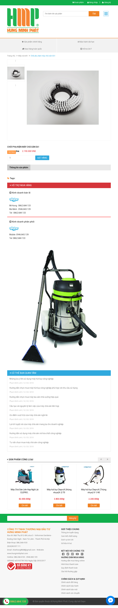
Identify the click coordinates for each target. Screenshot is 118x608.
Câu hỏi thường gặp (69, 571)
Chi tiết (25, 505)
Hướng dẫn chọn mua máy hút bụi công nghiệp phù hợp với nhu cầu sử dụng (43, 388)
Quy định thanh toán (69, 568)
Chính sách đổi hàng (69, 582)
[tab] (32, 166)
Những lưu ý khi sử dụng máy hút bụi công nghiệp (31, 379)
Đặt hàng (42, 158)
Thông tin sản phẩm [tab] (18, 167)
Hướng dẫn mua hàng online (72, 561)
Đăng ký (107, 2)
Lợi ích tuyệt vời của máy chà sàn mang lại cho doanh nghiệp (36, 424)
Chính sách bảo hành (69, 586)
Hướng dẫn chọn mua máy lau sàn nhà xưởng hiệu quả (33, 397)
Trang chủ (11, 56)
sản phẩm (79, 2)
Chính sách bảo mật (69, 589)
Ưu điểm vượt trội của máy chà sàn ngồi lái (28, 415)
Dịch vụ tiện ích (67, 540)
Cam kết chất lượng (69, 536)
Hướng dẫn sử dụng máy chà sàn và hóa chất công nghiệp (35, 433)
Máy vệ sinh (23, 56)
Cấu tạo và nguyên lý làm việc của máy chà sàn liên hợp (34, 406)
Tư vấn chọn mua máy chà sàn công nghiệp (29, 442)
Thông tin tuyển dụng (70, 532)
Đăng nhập (93, 2)
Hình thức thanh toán (69, 564)
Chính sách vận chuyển (70, 593)
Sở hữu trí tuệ (66, 543)
